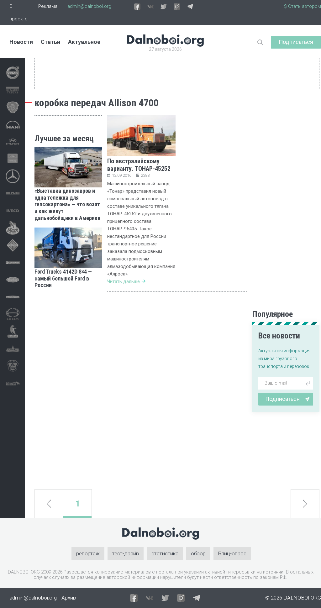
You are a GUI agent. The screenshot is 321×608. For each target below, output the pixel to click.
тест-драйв (125, 553)
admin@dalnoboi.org (89, 6)
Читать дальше (123, 281)
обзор (198, 553)
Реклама (47, 6)
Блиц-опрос (232, 553)
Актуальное (84, 42)
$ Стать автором (302, 6)
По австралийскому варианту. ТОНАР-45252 (139, 164)
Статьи (50, 42)
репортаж (88, 553)
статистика (164, 553)
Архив (68, 598)
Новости (21, 42)
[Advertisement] (68, 389)
